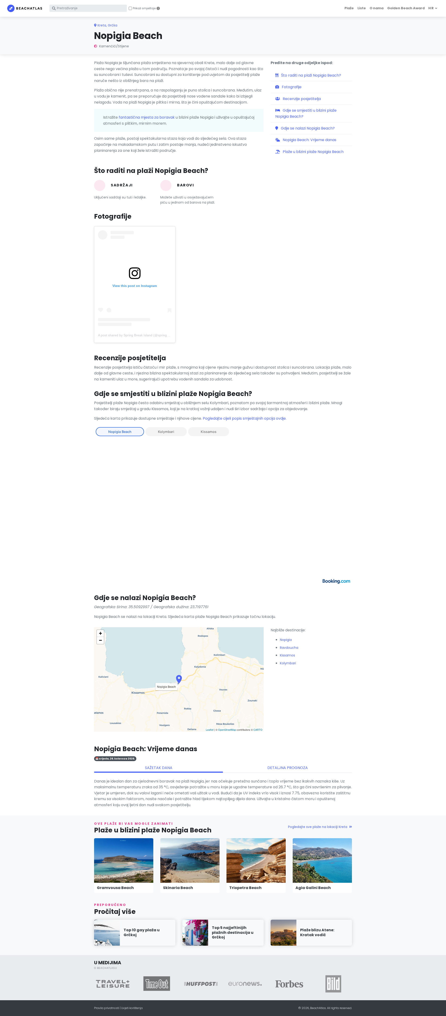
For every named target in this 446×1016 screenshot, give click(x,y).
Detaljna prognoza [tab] (287, 767)
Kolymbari (166, 432)
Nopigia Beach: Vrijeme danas (309, 140)
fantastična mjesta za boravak (147, 117)
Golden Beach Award (406, 8)
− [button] (100, 640)
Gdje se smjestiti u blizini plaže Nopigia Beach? (306, 113)
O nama (377, 8)
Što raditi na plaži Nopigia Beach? (310, 75)
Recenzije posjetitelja (301, 98)
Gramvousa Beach (115, 887)
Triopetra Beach (245, 887)
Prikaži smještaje (144, 8)
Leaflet (209, 729)
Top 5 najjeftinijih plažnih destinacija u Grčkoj (232, 932)
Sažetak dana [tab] (158, 767)
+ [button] (100, 633)
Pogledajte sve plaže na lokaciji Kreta (317, 826)
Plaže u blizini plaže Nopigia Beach (313, 151)
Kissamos (208, 432)
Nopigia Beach (119, 432)
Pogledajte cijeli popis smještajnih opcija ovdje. (244, 418)
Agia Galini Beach (313, 887)
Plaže (349, 8)
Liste (361, 8)
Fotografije (291, 87)
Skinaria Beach (178, 887)
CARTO (257, 729)
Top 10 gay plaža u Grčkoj (142, 932)
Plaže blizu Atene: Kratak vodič (317, 932)
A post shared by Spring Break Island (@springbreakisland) (141, 335)
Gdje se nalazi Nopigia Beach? (307, 128)
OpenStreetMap (227, 729)
